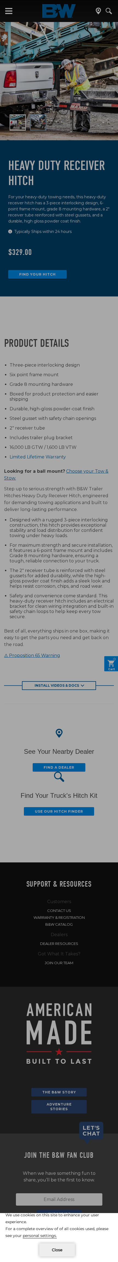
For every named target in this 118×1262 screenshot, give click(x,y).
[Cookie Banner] (59, 1237)
